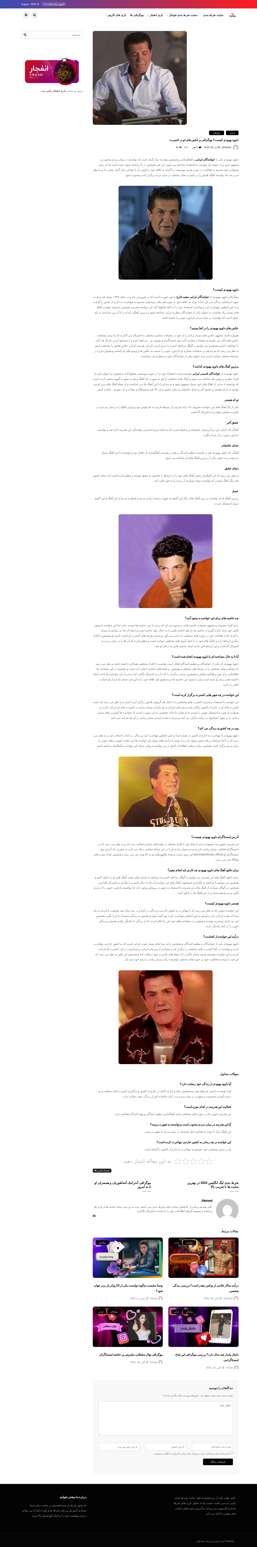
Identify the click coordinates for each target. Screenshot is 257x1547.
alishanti (226, 147)
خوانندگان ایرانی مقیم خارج (192, 296)
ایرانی (232, 133)
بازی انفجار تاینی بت (54, 90)
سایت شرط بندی (213, 15)
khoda (153, 1298)
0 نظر (195, 147)
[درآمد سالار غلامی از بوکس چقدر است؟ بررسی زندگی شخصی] (203, 1258)
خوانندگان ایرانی (205, 159)
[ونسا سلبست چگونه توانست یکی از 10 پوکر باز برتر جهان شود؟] (128, 1258)
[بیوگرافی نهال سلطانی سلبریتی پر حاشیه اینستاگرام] (128, 1327)
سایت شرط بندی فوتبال (183, 15)
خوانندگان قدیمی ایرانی (206, 373)
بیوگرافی (216, 133)
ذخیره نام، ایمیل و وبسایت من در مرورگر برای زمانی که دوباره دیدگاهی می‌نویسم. (192, 1453)
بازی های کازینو (117, 15)
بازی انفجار (156, 15)
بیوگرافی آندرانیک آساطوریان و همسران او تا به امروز (122, 1186)
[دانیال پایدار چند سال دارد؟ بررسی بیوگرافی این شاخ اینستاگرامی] (203, 1327)
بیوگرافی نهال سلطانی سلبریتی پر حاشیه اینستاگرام (131, 1354)
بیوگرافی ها (137, 15)
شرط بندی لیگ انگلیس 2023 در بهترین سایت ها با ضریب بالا (213, 1186)
